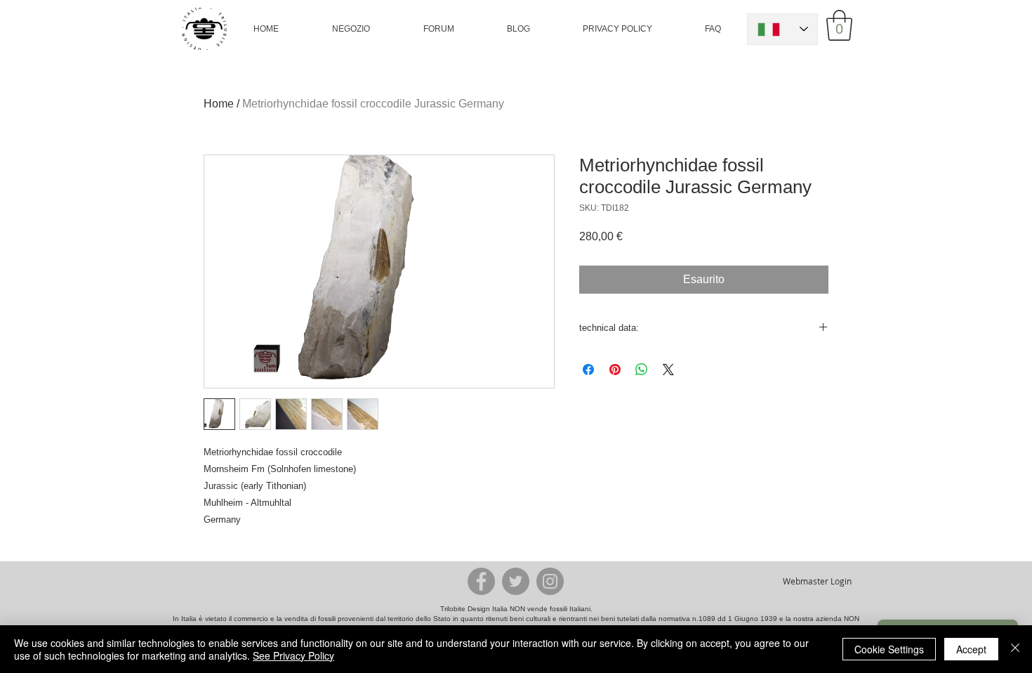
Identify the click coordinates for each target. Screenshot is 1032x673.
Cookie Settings (889, 649)
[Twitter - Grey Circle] (515, 581)
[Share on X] (668, 369)
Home (219, 104)
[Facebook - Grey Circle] (481, 581)
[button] (350, 28)
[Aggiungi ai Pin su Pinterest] (615, 369)
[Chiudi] (1015, 649)
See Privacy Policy (293, 655)
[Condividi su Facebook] (588, 369)
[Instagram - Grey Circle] (550, 581)
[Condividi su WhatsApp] (641, 369)
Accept (971, 649)
